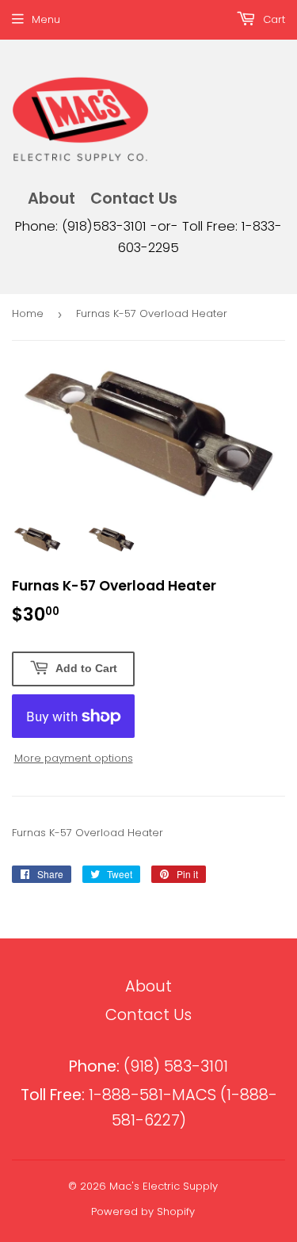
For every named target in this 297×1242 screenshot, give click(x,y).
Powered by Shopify (143, 1211)
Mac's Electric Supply (163, 1186)
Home (28, 313)
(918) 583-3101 (148, 1066)
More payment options (73, 758)
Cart (272, 19)
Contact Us (133, 198)
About (51, 198)
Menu (46, 19)
